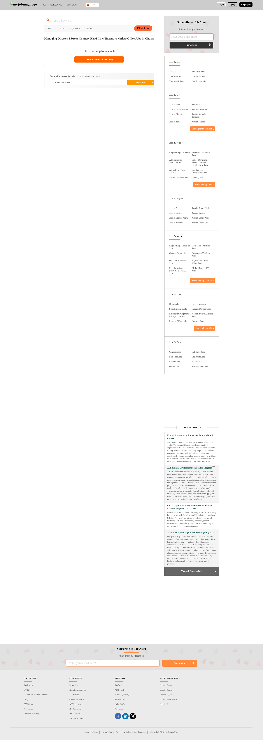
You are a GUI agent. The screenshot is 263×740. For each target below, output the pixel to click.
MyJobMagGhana (172, 732)
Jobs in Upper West (200, 218)
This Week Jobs (176, 76)
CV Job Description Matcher (35, 694)
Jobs (44, 5)
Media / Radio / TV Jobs (200, 269)
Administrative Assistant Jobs (202, 315)
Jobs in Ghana (166, 685)
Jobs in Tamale (198, 121)
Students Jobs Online (201, 366)
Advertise (119, 709)
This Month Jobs (176, 81)
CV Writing (28, 704)
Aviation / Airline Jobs (179, 177)
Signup (232, 4)
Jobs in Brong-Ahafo (201, 208)
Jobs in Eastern (198, 213)
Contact (95, 732)
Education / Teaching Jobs (201, 254)
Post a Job (73, 685)
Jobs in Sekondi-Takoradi (199, 115)
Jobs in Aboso (175, 104)
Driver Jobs (174, 304)
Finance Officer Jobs (178, 321)
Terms (118, 732)
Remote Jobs (174, 361)
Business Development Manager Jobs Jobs (179, 315)
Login (221, 4)
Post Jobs (72, 5)
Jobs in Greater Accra (178, 218)
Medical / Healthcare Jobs (201, 153)
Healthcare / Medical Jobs (201, 247)
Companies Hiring (31, 713)
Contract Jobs (175, 352)
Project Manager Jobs (201, 304)
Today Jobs (174, 71)
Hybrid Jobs (197, 361)
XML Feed (119, 690)
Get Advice (56, 5)
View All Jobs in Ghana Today (99, 59)
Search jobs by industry (202, 280)
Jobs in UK (164, 704)
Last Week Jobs (198, 76)
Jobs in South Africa (168, 699)
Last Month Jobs (199, 81)
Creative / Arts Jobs (177, 253)
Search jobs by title (203, 328)
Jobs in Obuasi (175, 114)
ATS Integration (75, 704)
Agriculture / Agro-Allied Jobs (177, 171)
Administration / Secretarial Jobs (176, 161)
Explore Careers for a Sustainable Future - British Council (190, 437)
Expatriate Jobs (198, 357)
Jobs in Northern (176, 222)
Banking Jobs (197, 177)
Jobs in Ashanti (175, 208)
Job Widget (119, 685)
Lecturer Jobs (197, 321)
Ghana (92, 5)
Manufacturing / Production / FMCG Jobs (177, 271)
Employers (246, 4)
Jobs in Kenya (166, 690)
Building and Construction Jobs (199, 171)
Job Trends (28, 709)
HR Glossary (74, 713)
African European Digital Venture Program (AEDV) (191, 533)
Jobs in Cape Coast (200, 109)
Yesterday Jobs (198, 71)
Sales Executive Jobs (178, 309)
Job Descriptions (76, 718)
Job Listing (28, 685)
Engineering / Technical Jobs (179, 153)
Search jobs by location (202, 129)
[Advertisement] (99, 112)
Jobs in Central (175, 213)
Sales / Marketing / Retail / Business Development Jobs (200, 162)
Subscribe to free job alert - (75, 76)
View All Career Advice (191, 571)
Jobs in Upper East (200, 222)
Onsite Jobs (174, 366)
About (86, 732)
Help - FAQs (120, 704)
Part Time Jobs (175, 357)
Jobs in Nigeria (166, 694)
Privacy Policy (107, 732)
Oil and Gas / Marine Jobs (178, 261)
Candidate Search (76, 699)
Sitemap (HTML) (122, 694)
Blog (26, 699)
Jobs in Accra (197, 104)
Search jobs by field (203, 184)
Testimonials (120, 699)
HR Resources (75, 709)
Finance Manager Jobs (201, 309)
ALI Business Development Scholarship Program (189, 468)
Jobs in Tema (175, 121)
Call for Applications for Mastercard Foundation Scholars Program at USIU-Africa (189, 507)
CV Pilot (27, 690)
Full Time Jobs (198, 352)
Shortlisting (74, 694)
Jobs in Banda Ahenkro (179, 109)
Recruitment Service (77, 690)
